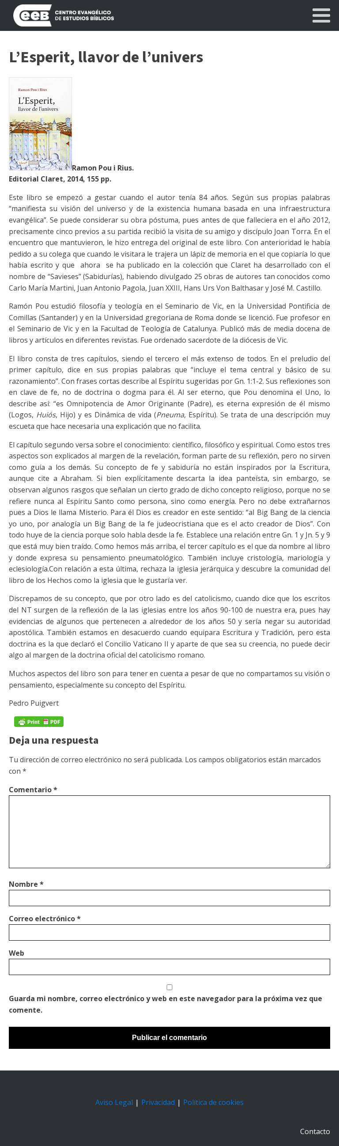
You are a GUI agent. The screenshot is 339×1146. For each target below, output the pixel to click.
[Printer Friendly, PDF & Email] (39, 721)
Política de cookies (213, 1102)
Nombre (26, 884)
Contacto (315, 1131)
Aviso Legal (114, 1102)
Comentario (33, 789)
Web (16, 953)
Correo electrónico (45, 918)
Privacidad (158, 1102)
